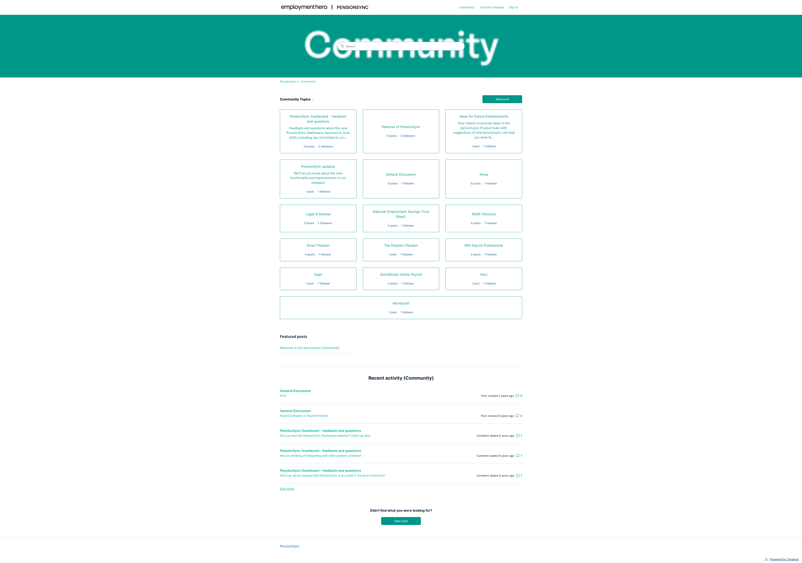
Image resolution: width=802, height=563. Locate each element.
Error (283, 395)
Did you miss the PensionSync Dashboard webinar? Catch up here (325, 435)
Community (467, 7)
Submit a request (492, 7)
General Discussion (295, 391)
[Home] (325, 7)
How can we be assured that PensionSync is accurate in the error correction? (332, 475)
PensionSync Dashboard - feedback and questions (320, 431)
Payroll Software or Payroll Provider (304, 415)
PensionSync (288, 81)
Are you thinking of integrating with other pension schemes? (321, 455)
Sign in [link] (513, 7)
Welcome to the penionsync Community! (309, 348)
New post (502, 99)
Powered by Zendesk (784, 559)
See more (287, 489)
